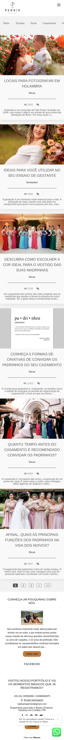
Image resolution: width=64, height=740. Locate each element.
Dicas (34, 23)
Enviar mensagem (33, 700)
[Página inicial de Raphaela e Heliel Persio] (12, 8)
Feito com (32, 737)
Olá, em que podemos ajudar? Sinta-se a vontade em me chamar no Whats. (36, 720)
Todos (6, 23)
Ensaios (20, 23)
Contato (32, 726)
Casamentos (49, 23)
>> (47, 585)
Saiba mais (32, 654)
